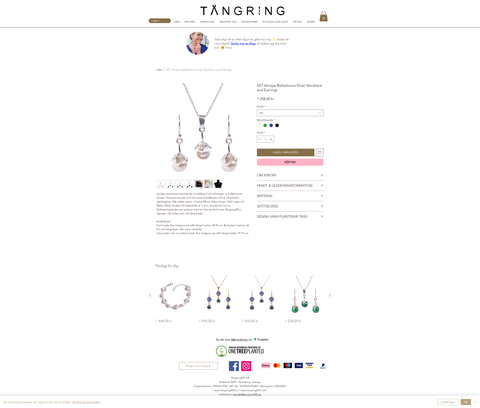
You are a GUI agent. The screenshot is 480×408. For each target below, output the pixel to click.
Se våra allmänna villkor (86, 402)
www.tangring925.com (253, 390)
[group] (240, 299)
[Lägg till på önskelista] (320, 152)
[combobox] (290, 113)
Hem (159, 70)
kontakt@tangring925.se (247, 394)
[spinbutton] (265, 139)
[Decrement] (259, 139)
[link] (323, 16)
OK (466, 402)
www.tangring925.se (226, 390)
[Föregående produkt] (150, 295)
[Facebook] (234, 366)
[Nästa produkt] (329, 295)
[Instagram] (246, 366)
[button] (190, 21)
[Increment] (271, 139)
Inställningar (448, 402)
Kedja (261, 106)
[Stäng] (475, 402)
